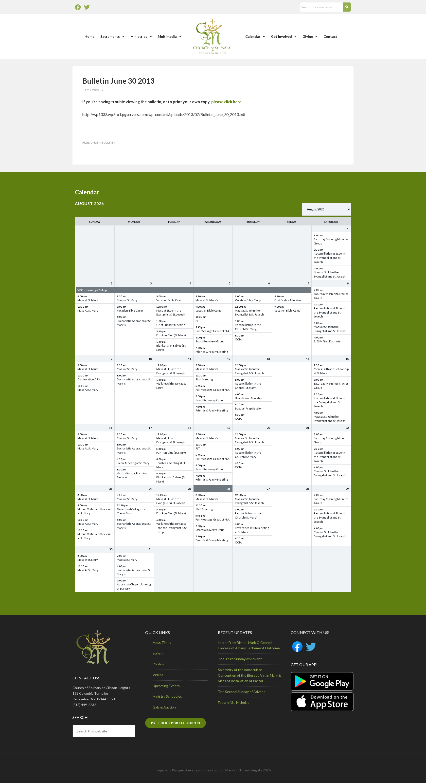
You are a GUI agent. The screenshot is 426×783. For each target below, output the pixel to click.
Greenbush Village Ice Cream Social (131, 511)
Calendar (252, 36)
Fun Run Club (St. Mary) (171, 335)
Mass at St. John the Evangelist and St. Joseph (330, 274)
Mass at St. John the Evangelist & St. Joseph (170, 312)
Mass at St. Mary (87, 300)
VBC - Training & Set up (92, 290)
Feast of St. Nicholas (233, 702)
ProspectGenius (184, 770)
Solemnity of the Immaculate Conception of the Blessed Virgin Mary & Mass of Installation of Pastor (249, 675)
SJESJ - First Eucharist (327, 341)
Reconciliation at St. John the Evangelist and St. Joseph (329, 257)
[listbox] (326, 209)
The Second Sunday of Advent (241, 692)
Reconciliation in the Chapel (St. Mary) (248, 385)
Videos (158, 675)
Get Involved (281, 36)
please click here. (226, 101)
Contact (330, 36)
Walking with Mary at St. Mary (171, 385)
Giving (307, 36)
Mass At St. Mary (87, 310)
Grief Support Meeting (170, 324)
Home (89, 36)
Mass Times (162, 642)
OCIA (238, 339)
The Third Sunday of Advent (240, 659)
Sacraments (110, 36)
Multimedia (167, 36)
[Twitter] (87, 7)
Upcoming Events (166, 686)
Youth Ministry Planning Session (132, 475)
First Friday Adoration (288, 300)
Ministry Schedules (167, 696)
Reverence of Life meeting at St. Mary (252, 530)
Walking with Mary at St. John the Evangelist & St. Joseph (171, 528)
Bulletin (108, 142)
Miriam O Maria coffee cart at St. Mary (94, 511)
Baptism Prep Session (248, 408)
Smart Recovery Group (209, 341)
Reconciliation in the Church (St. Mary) (248, 327)
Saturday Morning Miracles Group (331, 241)
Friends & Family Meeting (211, 351)
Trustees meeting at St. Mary (171, 465)
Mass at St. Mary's (206, 300)
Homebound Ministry (248, 398)
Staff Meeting (204, 379)
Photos (158, 664)
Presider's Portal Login (174, 723)
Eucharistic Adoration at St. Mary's (134, 323)
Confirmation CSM (88, 379)
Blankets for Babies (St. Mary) (171, 347)
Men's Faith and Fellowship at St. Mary (331, 371)
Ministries (138, 36)
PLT (197, 320)
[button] (112, 36)
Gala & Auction (164, 707)
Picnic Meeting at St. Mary (133, 463)
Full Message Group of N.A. (212, 331)
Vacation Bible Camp (130, 310)
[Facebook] (78, 7)
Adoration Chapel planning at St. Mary (134, 586)
